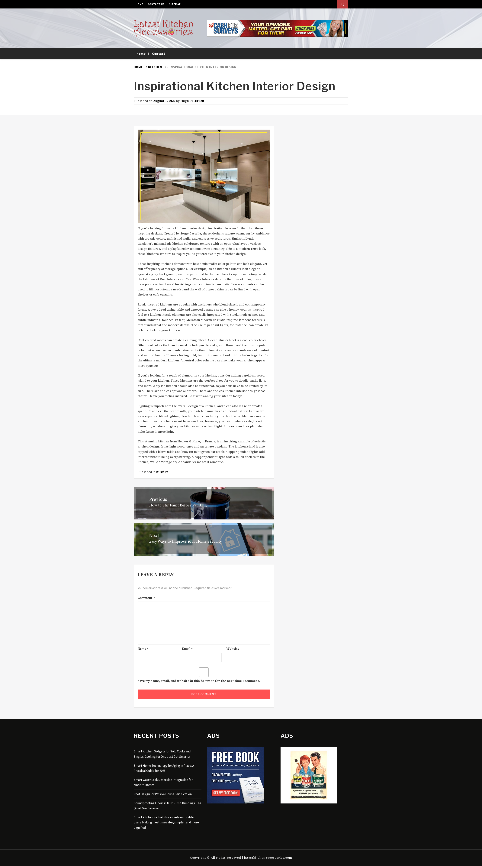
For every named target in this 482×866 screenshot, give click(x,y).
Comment (146, 598)
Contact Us (156, 4)
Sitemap (175, 4)
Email (187, 649)
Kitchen (162, 472)
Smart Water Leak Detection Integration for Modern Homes (163, 782)
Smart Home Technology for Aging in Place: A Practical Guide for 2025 (164, 768)
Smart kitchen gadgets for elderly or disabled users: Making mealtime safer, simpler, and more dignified (166, 822)
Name (143, 649)
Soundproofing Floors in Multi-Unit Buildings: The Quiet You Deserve (167, 805)
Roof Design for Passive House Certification (163, 794)
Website (232, 649)
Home (139, 4)
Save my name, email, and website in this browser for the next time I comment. (199, 681)
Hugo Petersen (192, 101)
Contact (158, 54)
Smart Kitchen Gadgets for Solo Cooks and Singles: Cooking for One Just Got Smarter (162, 753)
